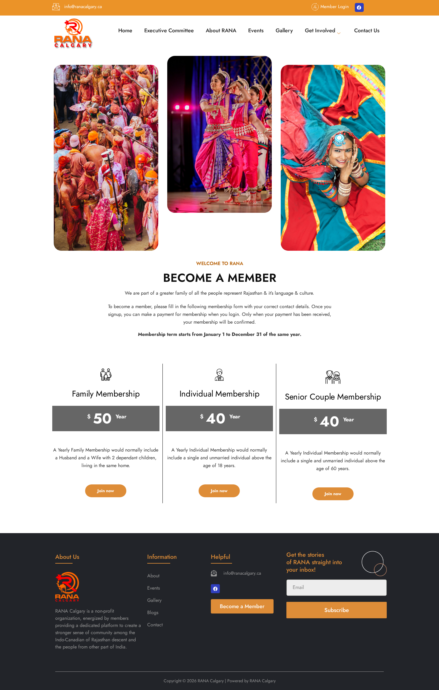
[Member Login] (315, 6)
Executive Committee (169, 30)
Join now (105, 491)
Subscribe (336, 610)
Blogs (152, 612)
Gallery (284, 30)
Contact (155, 624)
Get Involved (320, 30)
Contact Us (367, 30)
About (153, 575)
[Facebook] (359, 7)
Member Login (334, 6)
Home (125, 30)
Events (256, 30)
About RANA (221, 30)
